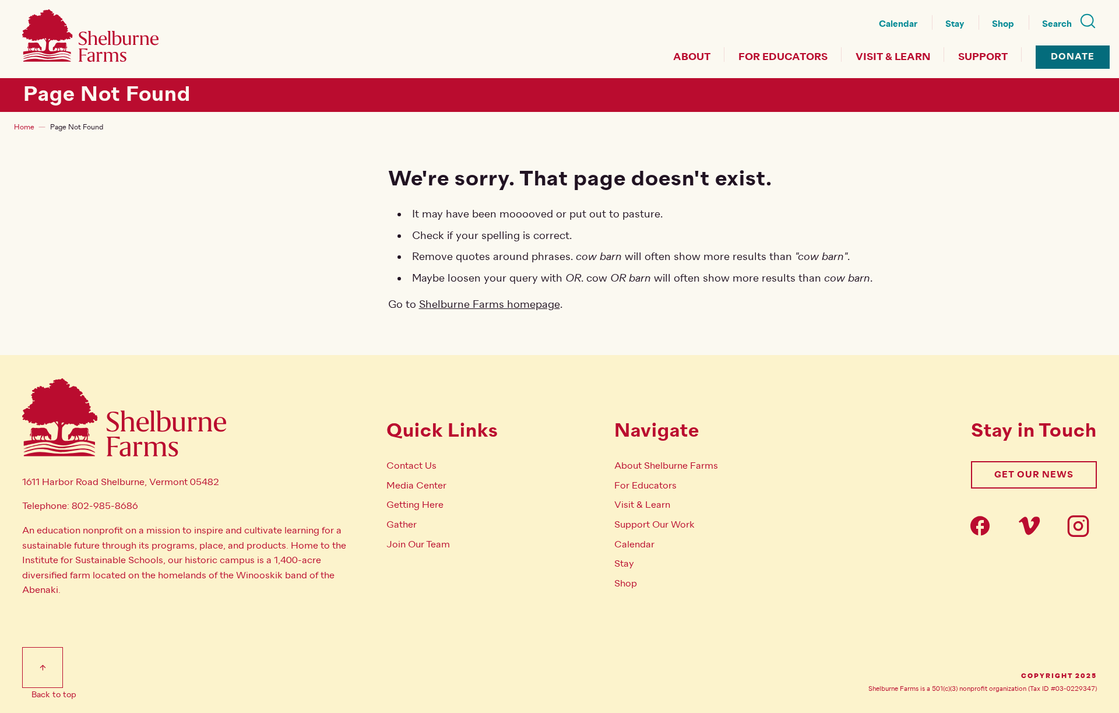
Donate (1073, 56)
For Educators (783, 57)
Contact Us (411, 466)
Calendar (898, 24)
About (691, 57)
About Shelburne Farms (666, 466)
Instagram (1082, 526)
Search (1057, 24)
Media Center (416, 485)
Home (24, 127)
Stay (954, 24)
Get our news (1034, 474)
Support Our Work (654, 525)
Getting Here (415, 505)
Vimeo (1033, 526)
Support (983, 57)
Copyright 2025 (1059, 676)
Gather (401, 525)
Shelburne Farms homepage (489, 304)
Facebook (984, 526)
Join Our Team (418, 544)
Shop (1003, 24)
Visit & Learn (893, 57)
